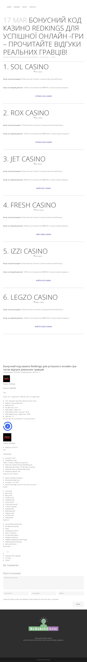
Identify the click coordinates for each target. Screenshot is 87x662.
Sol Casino (30, 66)
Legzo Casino (34, 297)
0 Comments (44, 57)
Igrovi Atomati (22, 57)
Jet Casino (28, 158)
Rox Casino (30, 112)
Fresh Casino (33, 204)
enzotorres (34, 57)
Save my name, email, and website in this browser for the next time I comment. (31, 599)
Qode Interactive (46, 659)
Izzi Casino (29, 251)
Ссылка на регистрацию (59, 88)
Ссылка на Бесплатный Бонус (51, 79)
